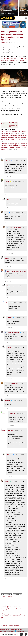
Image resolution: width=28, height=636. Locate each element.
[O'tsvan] (3, 318)
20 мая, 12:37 (20, 455)
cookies (16, 634)
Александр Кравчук (14, 227)
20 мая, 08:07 (18, 303)
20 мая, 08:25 (21, 413)
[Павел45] (3, 430)
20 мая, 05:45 (17, 347)
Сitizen (9, 200)
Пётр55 (9, 347)
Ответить (8, 176)
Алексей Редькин (12, 383)
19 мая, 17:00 (17, 181)
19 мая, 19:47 (15, 213)
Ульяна (7, 400)
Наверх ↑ (10, 596)
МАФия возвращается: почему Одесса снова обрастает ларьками (13, 132)
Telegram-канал (20, 631)
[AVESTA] (2, 160)
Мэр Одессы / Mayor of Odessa (16, 271)
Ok (21, 634)
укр (22, 18)
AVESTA (7, 160)
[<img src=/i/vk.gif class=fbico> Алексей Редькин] (2, 384)
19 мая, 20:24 (15, 258)
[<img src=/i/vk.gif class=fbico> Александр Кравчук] (3, 228)
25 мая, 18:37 (17, 481)
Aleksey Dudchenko (12, 332)
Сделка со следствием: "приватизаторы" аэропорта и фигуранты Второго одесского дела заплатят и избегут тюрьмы (14, 137)
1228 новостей (12, 125)
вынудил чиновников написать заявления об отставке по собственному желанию (13, 59)
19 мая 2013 (4, 42)
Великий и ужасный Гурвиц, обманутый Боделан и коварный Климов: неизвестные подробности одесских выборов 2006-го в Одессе (14, 146)
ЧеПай (7, 181)
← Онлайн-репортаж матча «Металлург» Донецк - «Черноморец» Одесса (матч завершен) (13, 608)
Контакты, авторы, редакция (7, 631)
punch (11, 303)
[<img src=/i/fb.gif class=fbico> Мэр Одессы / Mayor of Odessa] (2, 271)
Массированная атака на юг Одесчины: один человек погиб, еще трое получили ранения (8, 13)
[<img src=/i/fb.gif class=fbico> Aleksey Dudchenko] (2, 333)
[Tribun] (2, 481)
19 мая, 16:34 (18, 160)
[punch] (4, 303)
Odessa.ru (12, 413)
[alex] (2, 213)
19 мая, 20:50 (10, 273)
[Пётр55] (3, 347)
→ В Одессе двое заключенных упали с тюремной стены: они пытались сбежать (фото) (13, 615)
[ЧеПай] (2, 181)
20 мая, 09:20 (20, 317)
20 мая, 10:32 (19, 430)
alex (6, 213)
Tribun (7, 481)
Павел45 (10, 430)
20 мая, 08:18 (18, 400)
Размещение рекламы (16, 629)
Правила (3, 596)
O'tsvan (9, 317)
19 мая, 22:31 (17, 286)
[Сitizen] (3, 200)
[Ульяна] (2, 401)
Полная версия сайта (5, 629)
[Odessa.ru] (4, 414)
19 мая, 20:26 (17, 200)
